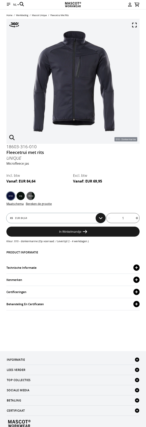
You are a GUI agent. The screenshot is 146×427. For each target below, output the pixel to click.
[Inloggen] (130, 4)
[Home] (73, 4)
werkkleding (22, 15)
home (9, 15)
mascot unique (39, 15)
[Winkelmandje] (137, 4)
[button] (8, 5)
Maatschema (15, 204)
